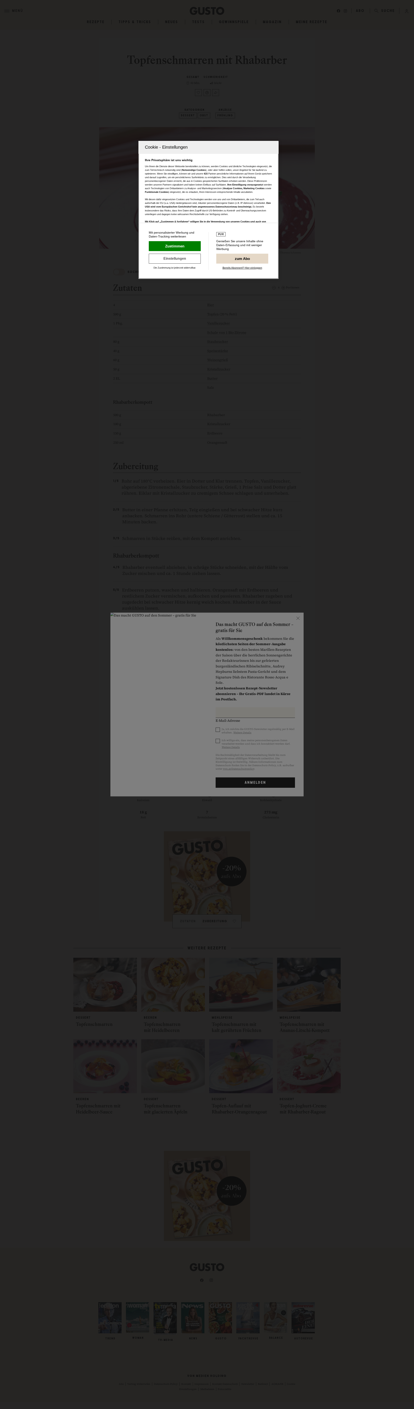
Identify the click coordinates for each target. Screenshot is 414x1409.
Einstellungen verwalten (175, 259)
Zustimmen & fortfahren (175, 246)
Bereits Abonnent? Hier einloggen (242, 267)
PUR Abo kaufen (242, 259)
